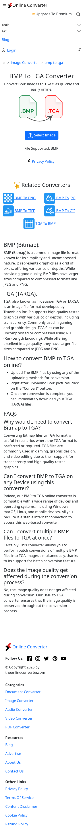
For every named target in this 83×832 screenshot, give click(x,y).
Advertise (13, 753)
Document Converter (23, 691)
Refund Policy (16, 824)
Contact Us (14, 771)
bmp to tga (53, 62)
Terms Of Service (19, 797)
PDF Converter (17, 727)
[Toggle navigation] (4, 5)
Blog (5, 39)
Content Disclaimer (21, 806)
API (4, 31)
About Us (13, 762)
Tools (5, 25)
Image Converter (19, 700)
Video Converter (19, 718)
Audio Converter (19, 709)
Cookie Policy (16, 815)
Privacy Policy (43, 161)
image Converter (25, 62)
